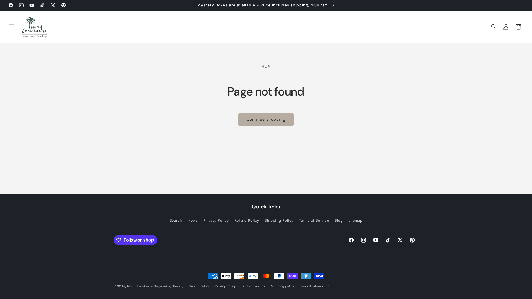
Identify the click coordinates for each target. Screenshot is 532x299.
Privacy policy (225, 286)
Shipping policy (282, 286)
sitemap (355, 220)
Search (176, 220)
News (193, 220)
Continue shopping (266, 119)
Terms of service (253, 286)
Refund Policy (246, 220)
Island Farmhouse (140, 286)
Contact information (314, 286)
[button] (12, 27)
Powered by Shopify (169, 286)
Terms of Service (314, 220)
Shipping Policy (279, 220)
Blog (339, 220)
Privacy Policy (216, 220)
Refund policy (199, 286)
